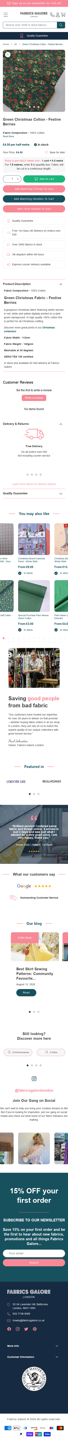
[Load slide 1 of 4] (27, 474)
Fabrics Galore (16, 1419)
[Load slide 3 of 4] (36, 474)
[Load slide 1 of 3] (30, 107)
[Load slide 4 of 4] (40, 474)
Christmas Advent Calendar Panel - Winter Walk (31, 560)
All (15, 44)
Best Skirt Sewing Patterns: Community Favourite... (34, 973)
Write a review (34, 398)
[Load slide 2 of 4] (32, 474)
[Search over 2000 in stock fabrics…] (61, 25)
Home (6, 44)
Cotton (54, 1052)
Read (26, 992)
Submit (34, 1262)
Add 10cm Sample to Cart (34, 208)
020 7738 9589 (21, 1313)
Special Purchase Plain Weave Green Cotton (33, 617)
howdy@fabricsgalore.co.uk (28, 1320)
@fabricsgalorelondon (34, 1090)
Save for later (57, 152)
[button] (5, 14)
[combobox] (34, 25)
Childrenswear (21, 1052)
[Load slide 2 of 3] (34, 107)
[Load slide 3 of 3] (38, 107)
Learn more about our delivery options (34, 484)
